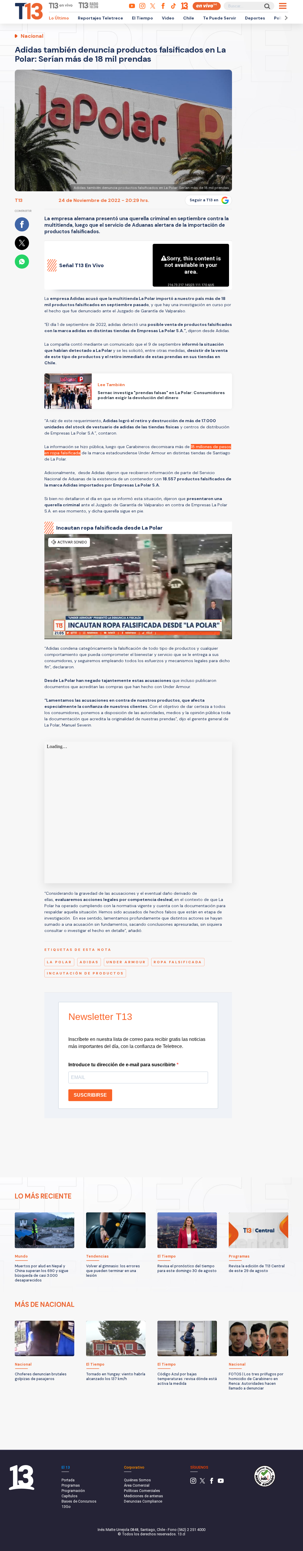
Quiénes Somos (137, 1480)
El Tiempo (142, 18)
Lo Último (59, 18)
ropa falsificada (178, 962)
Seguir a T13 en (204, 200)
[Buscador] (266, 6)
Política (282, 18)
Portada (68, 1480)
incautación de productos (85, 973)
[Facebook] (212, 1482)
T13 (18, 200)
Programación (73, 1490)
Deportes (255, 18)
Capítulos (70, 1496)
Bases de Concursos (79, 1501)
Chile (188, 18)
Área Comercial (136, 1485)
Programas (71, 1485)
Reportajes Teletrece (100, 18)
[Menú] (282, 6)
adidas (89, 962)
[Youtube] (221, 1482)
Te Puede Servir (219, 18)
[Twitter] (202, 1482)
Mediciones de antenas (143, 1496)
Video (168, 18)
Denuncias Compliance (143, 1501)
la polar (59, 962)
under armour (126, 962)
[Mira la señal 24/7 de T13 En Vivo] (207, 6)
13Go (66, 1506)
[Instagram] (193, 1482)
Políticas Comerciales (142, 1490)
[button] (285, 18)
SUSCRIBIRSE (90, 1095)
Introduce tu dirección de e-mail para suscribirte (122, 1064)
